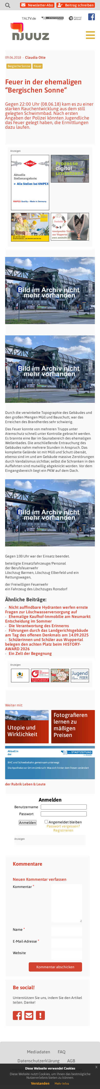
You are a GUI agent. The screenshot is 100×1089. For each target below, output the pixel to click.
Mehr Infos (62, 1083)
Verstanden (40, 1083)
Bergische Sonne (19, 66)
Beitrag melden (40, 1015)
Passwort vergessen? (63, 826)
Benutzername (26, 807)
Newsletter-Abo (40, 5)
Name (19, 929)
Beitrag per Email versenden (28, 1015)
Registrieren (63, 830)
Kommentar (23, 886)
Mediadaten (38, 1051)
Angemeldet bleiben (65, 822)
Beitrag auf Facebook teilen (17, 1015)
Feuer (37, 66)
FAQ (61, 1051)
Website (19, 953)
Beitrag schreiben (79, 5)
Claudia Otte (35, 57)
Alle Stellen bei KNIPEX (31, 184)
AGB (71, 1060)
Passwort (26, 814)
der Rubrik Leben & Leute (25, 784)
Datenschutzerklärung (38, 1060)
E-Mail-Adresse (26, 941)
